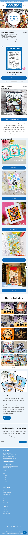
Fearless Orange (22, 533)
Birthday (13, 167)
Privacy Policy (5, 519)
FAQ (3, 500)
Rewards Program (6, 496)
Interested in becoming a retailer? (10, 465)
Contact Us (5, 509)
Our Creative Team (6, 494)
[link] (7, 308)
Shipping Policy (6, 516)
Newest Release (6, 475)
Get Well (13, 198)
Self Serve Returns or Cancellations (7, 514)
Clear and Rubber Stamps (14, 119)
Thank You (14, 290)
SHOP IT (7, 346)
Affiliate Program (6, 498)
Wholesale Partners (7, 502)
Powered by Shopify (6, 533)
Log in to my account (7, 464)
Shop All (25, 32)
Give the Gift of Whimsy (7, 483)
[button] (3, 5)
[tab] (5, 81)
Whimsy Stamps (11, 531)
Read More (7, 417)
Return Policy (5, 511)
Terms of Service (6, 521)
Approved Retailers (7, 467)
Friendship (13, 229)
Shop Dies (5, 479)
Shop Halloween (6, 481)
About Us (4, 490)
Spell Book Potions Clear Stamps (14, 72)
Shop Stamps (5, 477)
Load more (14, 367)
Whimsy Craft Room (7, 492)
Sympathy (14, 260)
